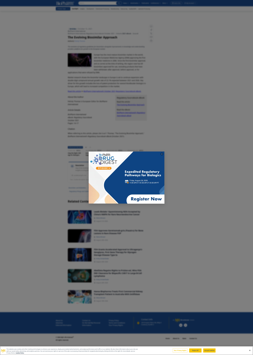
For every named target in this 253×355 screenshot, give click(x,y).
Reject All (195, 350)
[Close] (250, 350)
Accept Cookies (209, 350)
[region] (126, 350)
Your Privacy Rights (180, 350)
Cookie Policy (20, 353)
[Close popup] (161, 154)
